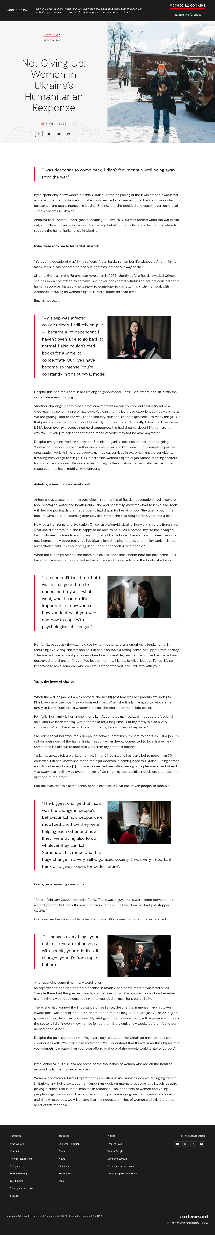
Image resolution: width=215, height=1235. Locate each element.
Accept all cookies (187, 5)
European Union (52, 40)
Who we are (17, 1144)
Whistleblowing (18, 1173)
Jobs (61, 1181)
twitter (193, 1143)
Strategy (14, 1196)
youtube (202, 1143)
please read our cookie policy (110, 12)
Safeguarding (17, 1166)
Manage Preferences (187, 15)
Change (204, 1223)
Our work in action (69, 1144)
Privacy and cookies (21, 1188)
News (62, 1159)
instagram (185, 1143)
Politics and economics (121, 1166)
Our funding (16, 1181)
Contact (14, 1151)
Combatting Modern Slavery (123, 1173)
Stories (63, 1151)
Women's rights (51, 35)
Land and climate (117, 1159)
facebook (177, 1143)
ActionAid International (194, 1216)
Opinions (64, 1166)
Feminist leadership (21, 1159)
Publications (65, 1173)
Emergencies (115, 1144)
